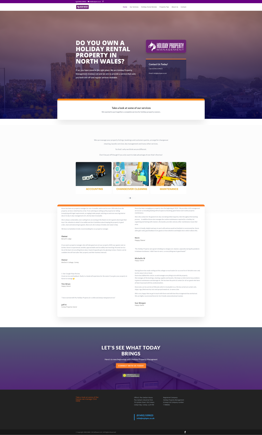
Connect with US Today (131, 366)
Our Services (134, 7)
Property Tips (164, 7)
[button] (130, 198)
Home (125, 7)
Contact (183, 7)
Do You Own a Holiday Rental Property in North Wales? (103, 52)
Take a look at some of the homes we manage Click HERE (87, 399)
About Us (175, 7)
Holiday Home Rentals (149, 7)
